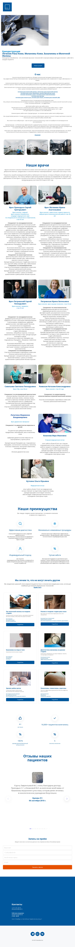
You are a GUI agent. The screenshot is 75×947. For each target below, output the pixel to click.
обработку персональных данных (46, 871)
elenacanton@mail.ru (17, 909)
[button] (66, 798)
